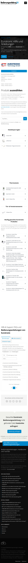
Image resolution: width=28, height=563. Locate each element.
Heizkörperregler (14, 130)
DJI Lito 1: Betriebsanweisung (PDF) (9, 494)
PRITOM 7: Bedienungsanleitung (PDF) (9, 490)
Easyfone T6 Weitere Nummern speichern (10, 504)
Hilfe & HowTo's (17, 338)
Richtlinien (4, 531)
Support (4, 56)
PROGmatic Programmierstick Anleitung (12, 379)
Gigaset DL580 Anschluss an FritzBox (9, 512)
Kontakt (3, 533)
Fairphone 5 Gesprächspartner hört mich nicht (11, 515)
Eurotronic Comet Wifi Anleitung (10, 363)
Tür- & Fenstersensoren (14, 206)
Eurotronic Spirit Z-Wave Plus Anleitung (12, 374)
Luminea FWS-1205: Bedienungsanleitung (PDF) (11, 478)
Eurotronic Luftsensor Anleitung (10, 369)
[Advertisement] (14, 21)
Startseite (3, 37)
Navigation (14, 71)
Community (10, 56)
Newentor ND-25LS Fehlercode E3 (9, 517)
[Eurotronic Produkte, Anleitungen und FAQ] (14, 64)
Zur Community (10, 469)
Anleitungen (6, 338)
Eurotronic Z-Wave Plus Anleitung (11, 377)
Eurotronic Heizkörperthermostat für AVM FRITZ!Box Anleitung (13, 366)
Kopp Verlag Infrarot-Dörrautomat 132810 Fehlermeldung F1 (14, 521)
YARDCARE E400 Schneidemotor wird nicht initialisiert (12, 508)
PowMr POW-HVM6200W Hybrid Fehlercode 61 (11, 502)
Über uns (4, 528)
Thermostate (14, 183)
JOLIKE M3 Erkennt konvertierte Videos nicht (10, 510)
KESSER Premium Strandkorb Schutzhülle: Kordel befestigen (14, 486)
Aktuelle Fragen (7, 341)
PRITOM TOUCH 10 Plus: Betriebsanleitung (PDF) (11, 496)
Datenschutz (17, 561)
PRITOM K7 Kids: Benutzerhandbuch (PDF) (10, 492)
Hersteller (8, 37)
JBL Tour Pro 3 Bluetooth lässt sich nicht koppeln (11, 506)
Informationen (5, 526)
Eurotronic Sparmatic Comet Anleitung (12, 372)
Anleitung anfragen (14, 431)
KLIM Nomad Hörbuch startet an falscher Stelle (11, 519)
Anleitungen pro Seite (12, 355)
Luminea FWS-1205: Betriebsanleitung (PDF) (11, 476)
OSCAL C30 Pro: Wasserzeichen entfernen (10, 480)
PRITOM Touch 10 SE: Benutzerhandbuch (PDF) (11, 488)
